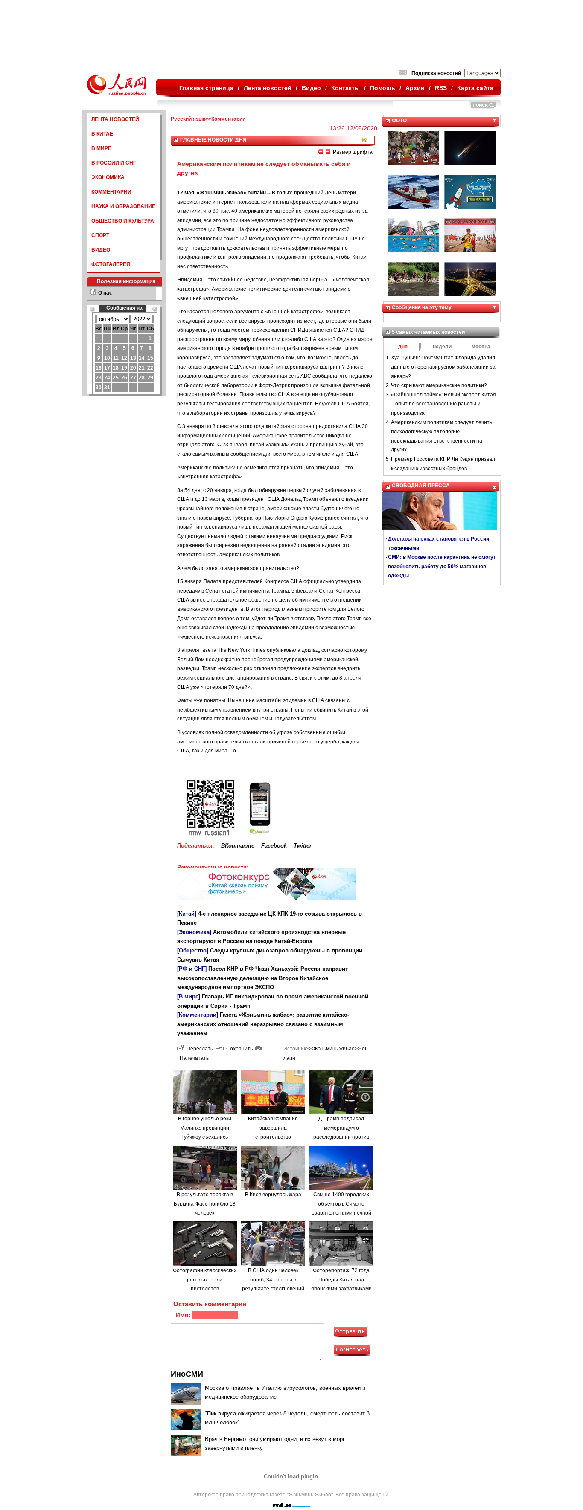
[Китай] (186, 914)
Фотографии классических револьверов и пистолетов (204, 1279)
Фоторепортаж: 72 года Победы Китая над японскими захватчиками (341, 1279)
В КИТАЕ (102, 134)
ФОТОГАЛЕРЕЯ (110, 264)
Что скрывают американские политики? (439, 385)
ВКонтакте (237, 845)
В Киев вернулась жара (273, 1195)
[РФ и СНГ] (192, 969)
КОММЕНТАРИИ (111, 192)
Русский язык (188, 119)
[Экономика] (194, 932)
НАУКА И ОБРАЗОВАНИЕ (123, 206)
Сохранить (238, 1049)
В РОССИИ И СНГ (113, 163)
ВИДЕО (100, 250)
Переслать (198, 1049)
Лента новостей (268, 87)
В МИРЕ (101, 148)
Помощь (382, 87)
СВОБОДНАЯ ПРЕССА (421, 486)
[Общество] (192, 950)
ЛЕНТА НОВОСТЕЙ (115, 119)
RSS (441, 87)
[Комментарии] (197, 1015)
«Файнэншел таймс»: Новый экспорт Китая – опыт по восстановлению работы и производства (443, 404)
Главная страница (206, 87)
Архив (415, 87)
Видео (311, 87)
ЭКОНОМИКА (108, 177)
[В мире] (188, 996)
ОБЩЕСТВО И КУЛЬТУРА (122, 221)
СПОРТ (100, 235)
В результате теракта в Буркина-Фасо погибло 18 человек (205, 1204)
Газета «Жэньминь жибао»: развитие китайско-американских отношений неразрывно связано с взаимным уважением (263, 1024)
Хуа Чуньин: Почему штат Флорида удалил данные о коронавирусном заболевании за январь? (443, 367)
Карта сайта (475, 87)
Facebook (274, 845)
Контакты (345, 87)
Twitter (303, 845)
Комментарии (228, 119)
